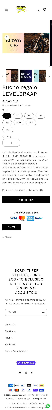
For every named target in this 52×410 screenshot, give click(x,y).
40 (40, 115)
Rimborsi (10, 344)
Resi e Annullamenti (16, 351)
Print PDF (11, 227)
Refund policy (23, 399)
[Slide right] (49, 76)
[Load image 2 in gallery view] (26, 76)
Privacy (9, 337)
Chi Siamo (10, 331)
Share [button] (8, 237)
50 (7, 122)
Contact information (17, 408)
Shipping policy (37, 403)
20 (17, 115)
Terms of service (19, 403)
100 (19, 122)
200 (8, 129)
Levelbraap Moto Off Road (24, 395)
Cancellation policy (39, 408)
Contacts (10, 324)
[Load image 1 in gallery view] (12, 76)
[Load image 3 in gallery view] (40, 76)
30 (29, 115)
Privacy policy (39, 399)
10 (7, 115)
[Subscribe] (43, 312)
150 (31, 122)
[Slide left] (2, 76)
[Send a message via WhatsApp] (48, 406)
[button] (6, 9)
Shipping (6, 105)
